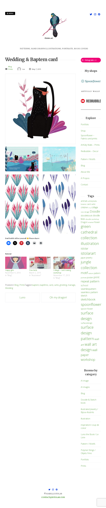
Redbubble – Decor (90, 151)
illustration (90, 243)
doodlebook (86, 215)
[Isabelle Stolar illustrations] (54, 45)
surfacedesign (86, 323)
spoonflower (91, 304)
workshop (88, 359)
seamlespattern (88, 288)
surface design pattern (87, 333)
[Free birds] (40, 263)
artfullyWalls (92, 201)
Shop (83, 130)
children (84, 207)
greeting (63, 285)
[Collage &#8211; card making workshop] (64, 263)
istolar (84, 248)
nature (90, 273)
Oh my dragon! (58, 297)
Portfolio (85, 124)
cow (82, 212)
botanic (83, 204)
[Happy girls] (16, 263)
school (84, 285)
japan (83, 257)
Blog (10, 66)
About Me (85, 171)
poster (90, 277)
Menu (11, 13)
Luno (22, 297)
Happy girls (9, 270)
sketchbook (88, 299)
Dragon (84, 222)
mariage (71, 285)
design (86, 212)
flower (97, 222)
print (96, 277)
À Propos (85, 178)
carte (56, 285)
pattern (97, 273)
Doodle (95, 211)
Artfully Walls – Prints (90, 144)
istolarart (88, 253)
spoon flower (87, 308)
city (90, 208)
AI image (85, 380)
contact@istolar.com (53, 497)
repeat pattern (90, 281)
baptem (35, 285)
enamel (91, 222)
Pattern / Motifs (88, 159)
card (51, 285)
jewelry (89, 257)
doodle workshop (92, 219)
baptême (44, 285)
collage (94, 207)
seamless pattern (89, 292)
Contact (84, 184)
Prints (10, 69)
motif (84, 273)
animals (84, 201)
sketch (84, 295)
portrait (83, 278)
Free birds (33, 270)
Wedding (9, 288)
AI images (85, 387)
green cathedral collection (89, 232)
